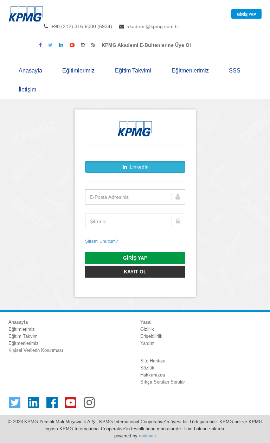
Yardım (147, 343)
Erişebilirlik (151, 336)
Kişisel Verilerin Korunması (35, 350)
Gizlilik (147, 329)
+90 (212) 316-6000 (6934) (81, 26)
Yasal (146, 322)
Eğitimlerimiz (78, 71)
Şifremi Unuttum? (101, 241)
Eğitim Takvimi (133, 71)
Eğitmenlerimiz (190, 71)
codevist (147, 435)
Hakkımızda (152, 375)
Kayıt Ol (135, 271)
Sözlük (147, 368)
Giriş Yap (246, 14)
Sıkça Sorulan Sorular (162, 382)
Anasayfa (30, 71)
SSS (234, 71)
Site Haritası (153, 360)
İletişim (27, 90)
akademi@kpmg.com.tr (152, 26)
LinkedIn (138, 167)
